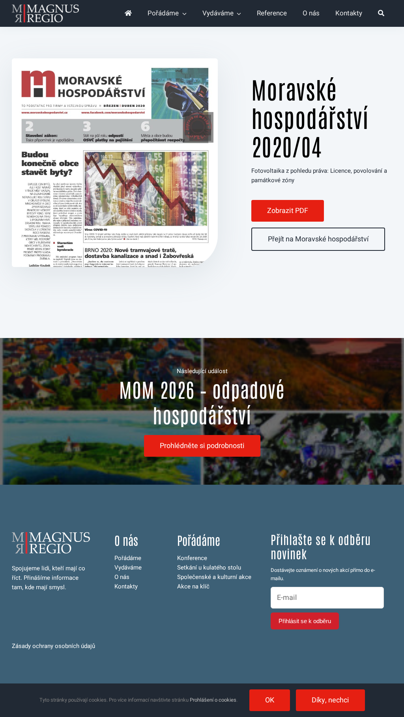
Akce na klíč (193, 586)
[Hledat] (381, 13)
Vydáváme (128, 567)
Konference (192, 558)
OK (269, 700)
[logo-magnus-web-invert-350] (45, 7)
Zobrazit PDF (287, 210)
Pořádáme (127, 558)
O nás (121, 577)
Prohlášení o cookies (213, 700)
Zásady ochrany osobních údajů (53, 646)
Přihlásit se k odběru (305, 621)
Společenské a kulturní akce (214, 577)
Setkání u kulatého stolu (209, 567)
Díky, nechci (330, 700)
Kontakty (126, 586)
